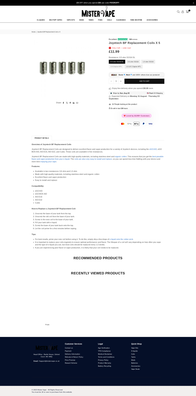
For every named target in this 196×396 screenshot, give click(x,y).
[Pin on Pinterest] (70, 102)
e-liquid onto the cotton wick (121, 239)
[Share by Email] (77, 102)
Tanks (133, 357)
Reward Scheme (71, 363)
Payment (68, 351)
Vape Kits (71, 20)
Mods (81, 20)
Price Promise (70, 360)
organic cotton (121, 156)
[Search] (178, 12)
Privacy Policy (103, 360)
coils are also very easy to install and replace (93, 159)
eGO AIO (153, 149)
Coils (109, 20)
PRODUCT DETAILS (42, 138)
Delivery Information (72, 354)
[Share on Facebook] (63, 102)
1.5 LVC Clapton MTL (133, 66)
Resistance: (122, 57)
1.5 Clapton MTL (116, 66)
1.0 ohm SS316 (148, 62)
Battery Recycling (104, 366)
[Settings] (183, 12)
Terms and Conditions (106, 357)
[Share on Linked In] (74, 102)
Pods (100, 20)
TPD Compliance (104, 351)
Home (34, 32)
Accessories (152, 20)
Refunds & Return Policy (74, 357)
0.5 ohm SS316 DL (117, 62)
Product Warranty (104, 363)
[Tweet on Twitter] (67, 102)
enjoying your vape (48, 162)
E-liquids (134, 351)
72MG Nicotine (136, 20)
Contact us (69, 348)
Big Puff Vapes (55, 20)
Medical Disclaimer (105, 354)
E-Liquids (41, 20)
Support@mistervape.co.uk (49, 361)
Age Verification (104, 348)
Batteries (134, 363)
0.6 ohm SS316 (133, 62)
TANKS (91, 20)
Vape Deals (135, 369)
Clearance (121, 20)
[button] (187, 12)
